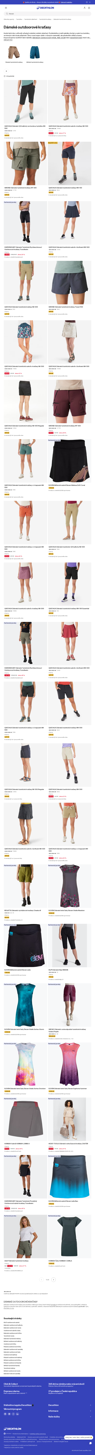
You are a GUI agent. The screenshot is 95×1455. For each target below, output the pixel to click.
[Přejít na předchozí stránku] (41, 1279)
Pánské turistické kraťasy (14, 62)
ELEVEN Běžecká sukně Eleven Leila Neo (63, 1201)
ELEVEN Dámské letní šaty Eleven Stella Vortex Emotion (25, 1088)
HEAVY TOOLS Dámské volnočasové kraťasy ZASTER (68, 1144)
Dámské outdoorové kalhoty (13, 1325)
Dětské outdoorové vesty (12, 1371)
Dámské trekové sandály (12, 1373)
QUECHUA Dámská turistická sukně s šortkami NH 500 (69, 366)
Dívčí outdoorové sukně (11, 1322)
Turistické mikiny (9, 1368)
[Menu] (6, 8)
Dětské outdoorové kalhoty (13, 1341)
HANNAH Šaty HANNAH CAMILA (60, 1261)
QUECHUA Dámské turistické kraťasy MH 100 (65, 188)
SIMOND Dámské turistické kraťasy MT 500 (20, 188)
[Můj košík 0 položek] (89, 8)
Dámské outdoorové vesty (12, 1328)
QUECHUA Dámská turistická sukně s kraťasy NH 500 (68, 126)
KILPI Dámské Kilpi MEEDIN (58, 970)
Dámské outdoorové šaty (12, 1352)
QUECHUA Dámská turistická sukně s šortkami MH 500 (69, 247)
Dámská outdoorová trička (13, 1333)
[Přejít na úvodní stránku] (45, 8)
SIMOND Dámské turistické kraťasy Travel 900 (66, 307)
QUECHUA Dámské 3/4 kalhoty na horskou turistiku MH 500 (24, 127)
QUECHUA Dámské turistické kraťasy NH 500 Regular (24, 426)
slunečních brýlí (76, 38)
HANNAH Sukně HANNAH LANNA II (17, 1144)
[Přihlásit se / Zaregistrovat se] (84, 8)
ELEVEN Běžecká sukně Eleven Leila (17, 970)
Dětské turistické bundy (12, 1365)
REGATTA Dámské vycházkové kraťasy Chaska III (22, 910)
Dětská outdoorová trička (12, 1360)
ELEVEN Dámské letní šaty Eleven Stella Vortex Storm (24, 1029)
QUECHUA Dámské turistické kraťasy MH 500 (65, 728)
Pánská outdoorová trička (12, 1346)
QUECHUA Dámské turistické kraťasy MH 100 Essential (69, 608)
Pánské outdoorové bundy (12, 1363)
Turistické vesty (9, 1336)
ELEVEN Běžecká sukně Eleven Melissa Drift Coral (67, 485)
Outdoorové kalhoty (10, 1355)
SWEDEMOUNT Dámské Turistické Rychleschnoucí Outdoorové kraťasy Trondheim (23, 248)
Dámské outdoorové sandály (13, 1349)
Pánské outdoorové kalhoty (13, 1357)
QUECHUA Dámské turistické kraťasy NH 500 (21, 307)
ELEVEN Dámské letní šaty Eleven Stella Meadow (67, 910)
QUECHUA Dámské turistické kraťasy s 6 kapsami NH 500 (24, 486)
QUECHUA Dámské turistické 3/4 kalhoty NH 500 (67, 547)
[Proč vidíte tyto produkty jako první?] (5, 76)
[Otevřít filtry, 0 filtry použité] (6, 71)
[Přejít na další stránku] (53, 1279)
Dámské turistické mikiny (12, 1338)
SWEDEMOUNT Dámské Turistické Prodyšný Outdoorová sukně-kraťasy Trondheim (20, 1202)
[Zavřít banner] (89, 2)
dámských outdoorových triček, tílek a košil (48, 38)
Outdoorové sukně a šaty (12, 1330)
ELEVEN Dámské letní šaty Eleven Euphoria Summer (68, 1088)
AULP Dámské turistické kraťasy (16, 1261)
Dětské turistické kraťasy (34, 62)
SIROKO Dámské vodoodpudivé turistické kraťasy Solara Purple (67, 1030)
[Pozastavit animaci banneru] (86, 2)
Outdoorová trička (10, 1344)
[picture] (25, 102)
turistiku (53, 1304)
